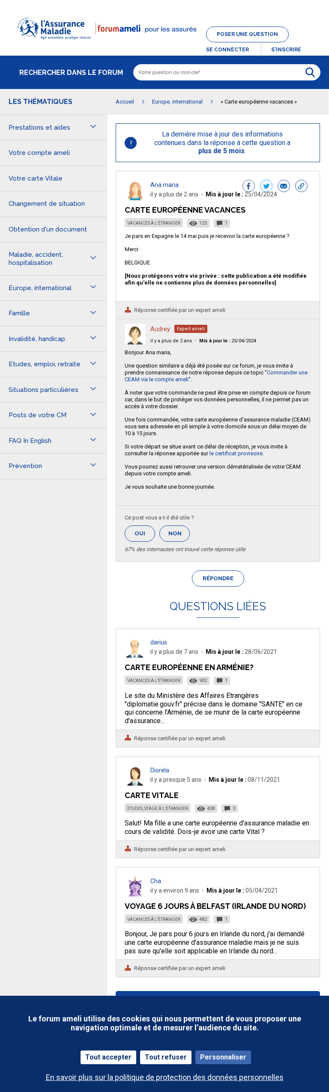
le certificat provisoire (236, 453)
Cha (155, 881)
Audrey (160, 329)
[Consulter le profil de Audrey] (135, 342)
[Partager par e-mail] (284, 187)
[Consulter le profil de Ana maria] (135, 198)
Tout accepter (108, 1057)
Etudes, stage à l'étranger (157, 808)
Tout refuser (166, 1057)
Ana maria (164, 184)
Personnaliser (223, 1057)
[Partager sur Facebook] (248, 187)
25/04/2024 (227, 341)
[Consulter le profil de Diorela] (135, 783)
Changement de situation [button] (47, 204)
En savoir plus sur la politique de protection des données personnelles (165, 1077)
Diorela (159, 770)
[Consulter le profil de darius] (135, 655)
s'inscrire (286, 50)
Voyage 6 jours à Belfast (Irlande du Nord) (215, 906)
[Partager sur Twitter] (266, 187)
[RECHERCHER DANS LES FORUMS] (310, 72)
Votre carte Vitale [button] (36, 178)
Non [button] (179, 536)
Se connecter (227, 50)
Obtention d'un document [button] (48, 229)
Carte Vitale (152, 795)
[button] (164, 44)
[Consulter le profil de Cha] (135, 894)
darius (158, 642)
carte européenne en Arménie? (189, 667)
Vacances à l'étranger (153, 223)
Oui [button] (145, 533)
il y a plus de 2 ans (171, 341)
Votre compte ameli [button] (39, 153)
